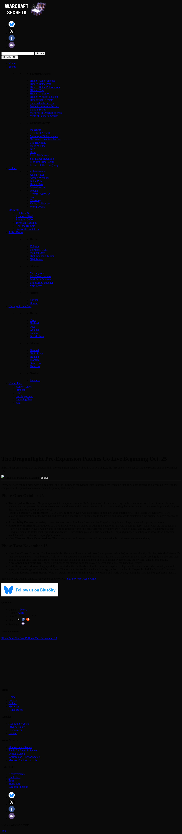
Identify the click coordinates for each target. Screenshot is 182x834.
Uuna (33, 152)
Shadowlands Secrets (42, 103)
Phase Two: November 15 (42, 638)
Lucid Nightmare (39, 155)
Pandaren (35, 380)
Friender (20, 389)
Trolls (33, 320)
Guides (13, 168)
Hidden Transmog (40, 93)
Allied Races (37, 174)
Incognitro (35, 129)
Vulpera (34, 246)
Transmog (35, 200)
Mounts (34, 190)
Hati (18, 402)
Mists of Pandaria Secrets (44, 115)
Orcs (32, 326)
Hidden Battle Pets (40, 83)
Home (12, 63)
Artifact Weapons (39, 177)
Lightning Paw (24, 399)
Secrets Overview (40, 193)
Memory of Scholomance (44, 136)
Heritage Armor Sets (20, 306)
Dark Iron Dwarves (41, 279)
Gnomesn (35, 363)
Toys (32, 197)
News (23, 609)
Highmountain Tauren (42, 255)
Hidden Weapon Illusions (44, 96)
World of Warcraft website (81, 578)
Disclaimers (15, 730)
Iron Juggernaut (24, 396)
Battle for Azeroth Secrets (44, 106)
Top (3, 830)
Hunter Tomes (24, 386)
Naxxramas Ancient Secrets (45, 139)
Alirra (21, 612)
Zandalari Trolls (39, 249)
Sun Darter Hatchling (42, 158)
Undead (34, 323)
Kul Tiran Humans (40, 276)
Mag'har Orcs (37, 252)
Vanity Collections (40, 203)
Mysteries (14, 209)
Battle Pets (36, 181)
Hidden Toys (37, 90)
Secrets (13, 66)
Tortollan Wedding (26, 222)
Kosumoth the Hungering (44, 165)
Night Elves (36, 353)
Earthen (34, 299)
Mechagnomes (38, 273)
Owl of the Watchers (27, 229)
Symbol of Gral (24, 216)
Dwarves (35, 366)
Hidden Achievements (42, 80)
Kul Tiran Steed (24, 213)
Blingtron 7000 (24, 219)
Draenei (34, 350)
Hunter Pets (36, 184)
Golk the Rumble (25, 225)
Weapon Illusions (18, 786)
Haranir (34, 303)
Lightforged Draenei (41, 282)
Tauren (34, 333)
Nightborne (36, 259)
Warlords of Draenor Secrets (46, 112)
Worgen (34, 359)
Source (44, 477)
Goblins (34, 329)
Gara (18, 392)
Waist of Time (38, 145)
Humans (34, 356)
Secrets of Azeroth (40, 133)
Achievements (38, 171)
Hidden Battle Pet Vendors (45, 87)
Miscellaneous (38, 187)
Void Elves (36, 285)
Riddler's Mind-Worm (42, 161)
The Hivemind (38, 142)
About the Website (19, 723)
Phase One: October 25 (14, 638)
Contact (13, 733)
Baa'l (33, 149)
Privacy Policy (17, 726)
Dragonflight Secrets (41, 99)
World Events (37, 206)
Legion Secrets (38, 109)
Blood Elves (37, 336)
